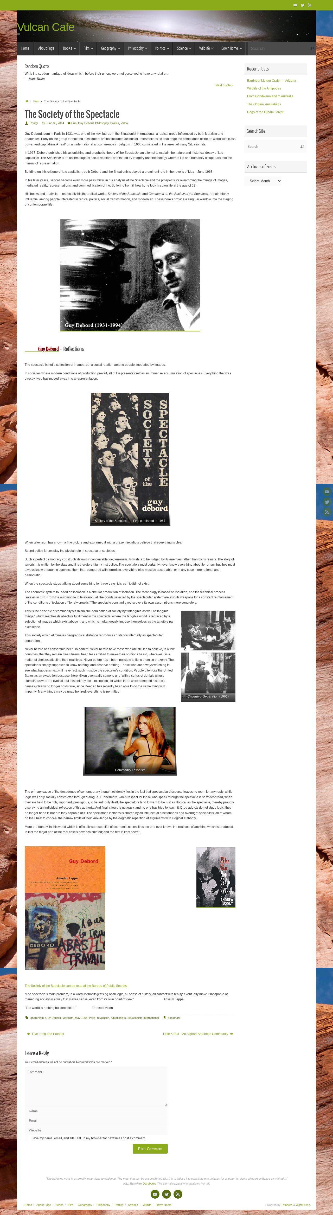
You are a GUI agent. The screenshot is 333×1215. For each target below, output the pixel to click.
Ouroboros (150, 1183)
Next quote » (224, 85)
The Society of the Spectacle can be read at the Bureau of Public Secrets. (76, 986)
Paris (92, 1017)
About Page (43, 1204)
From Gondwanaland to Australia (270, 96)
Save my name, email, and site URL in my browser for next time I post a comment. (88, 1138)
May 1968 (81, 1017)
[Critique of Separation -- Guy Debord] (208, 655)
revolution (103, 1017)
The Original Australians (264, 104)
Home (28, 1204)
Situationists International (143, 1017)
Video (124, 123)
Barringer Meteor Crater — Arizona (271, 80)
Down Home (163, 1204)
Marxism (67, 1017)
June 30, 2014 (55, 123)
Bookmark (174, 1017)
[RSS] (309, 5)
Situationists (118, 1017)
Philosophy (102, 123)
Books (59, 1204)
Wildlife (147, 1204)
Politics (114, 123)
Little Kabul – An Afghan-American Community (196, 1034)
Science (133, 1204)
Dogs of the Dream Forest (265, 112)
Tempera (286, 1204)
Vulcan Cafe (45, 27)
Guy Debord (86, 123)
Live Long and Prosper (47, 1034)
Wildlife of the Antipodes (264, 88)
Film (36, 101)
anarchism (37, 1017)
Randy (34, 123)
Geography (85, 1204)
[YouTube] (295, 5)
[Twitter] (302, 5)
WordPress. (303, 1204)
